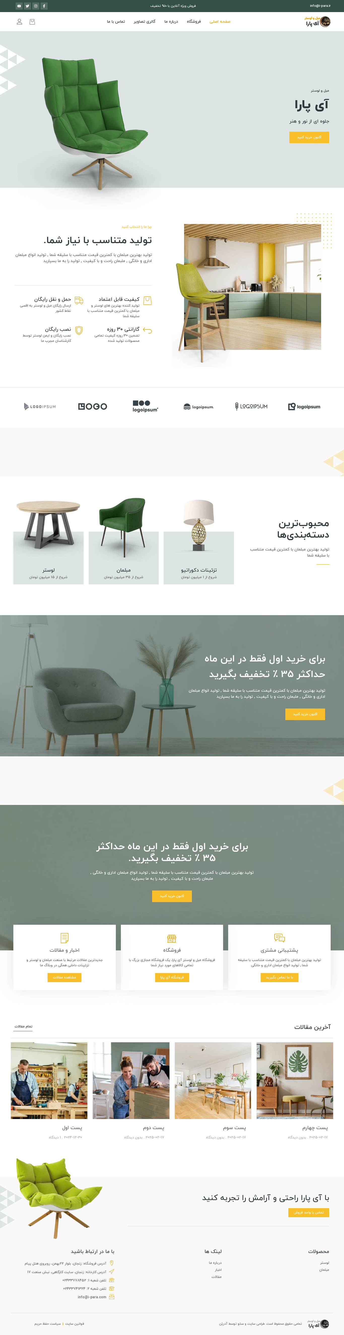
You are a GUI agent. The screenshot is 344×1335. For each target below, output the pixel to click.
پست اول (72, 1127)
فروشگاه (194, 21)
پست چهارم (315, 1127)
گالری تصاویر (145, 21)
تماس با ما (116, 21)
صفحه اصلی (220, 21)
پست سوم (234, 1127)
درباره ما (171, 21)
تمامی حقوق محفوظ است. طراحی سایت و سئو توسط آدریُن (260, 1324)
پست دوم (153, 1127)
